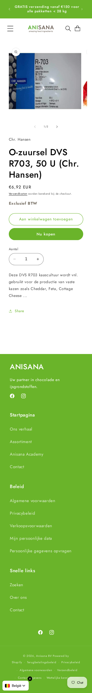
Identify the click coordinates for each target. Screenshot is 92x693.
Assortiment (21, 442)
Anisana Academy (26, 454)
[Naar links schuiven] (34, 126)
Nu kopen (46, 234)
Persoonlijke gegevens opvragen (41, 551)
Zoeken (16, 585)
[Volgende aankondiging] (81, 9)
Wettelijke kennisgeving (63, 678)
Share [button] (19, 311)
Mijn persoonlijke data (31, 538)
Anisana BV (44, 656)
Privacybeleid (22, 513)
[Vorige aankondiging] (9, 9)
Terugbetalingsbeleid (41, 662)
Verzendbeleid (67, 670)
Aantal (13, 248)
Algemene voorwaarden (32, 501)
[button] (10, 28)
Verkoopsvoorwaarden (31, 526)
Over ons (18, 597)
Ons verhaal (21, 429)
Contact (17, 467)
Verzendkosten (18, 194)
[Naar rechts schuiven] (57, 126)
